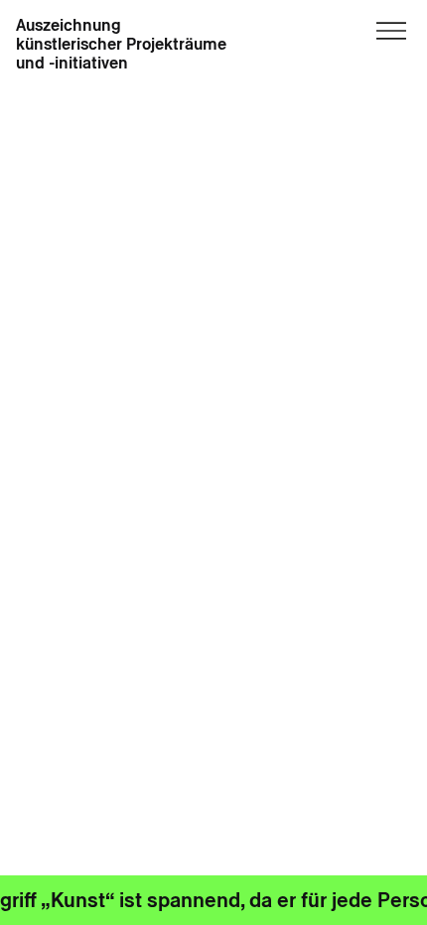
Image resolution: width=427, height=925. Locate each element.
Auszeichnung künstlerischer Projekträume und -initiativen (121, 44)
